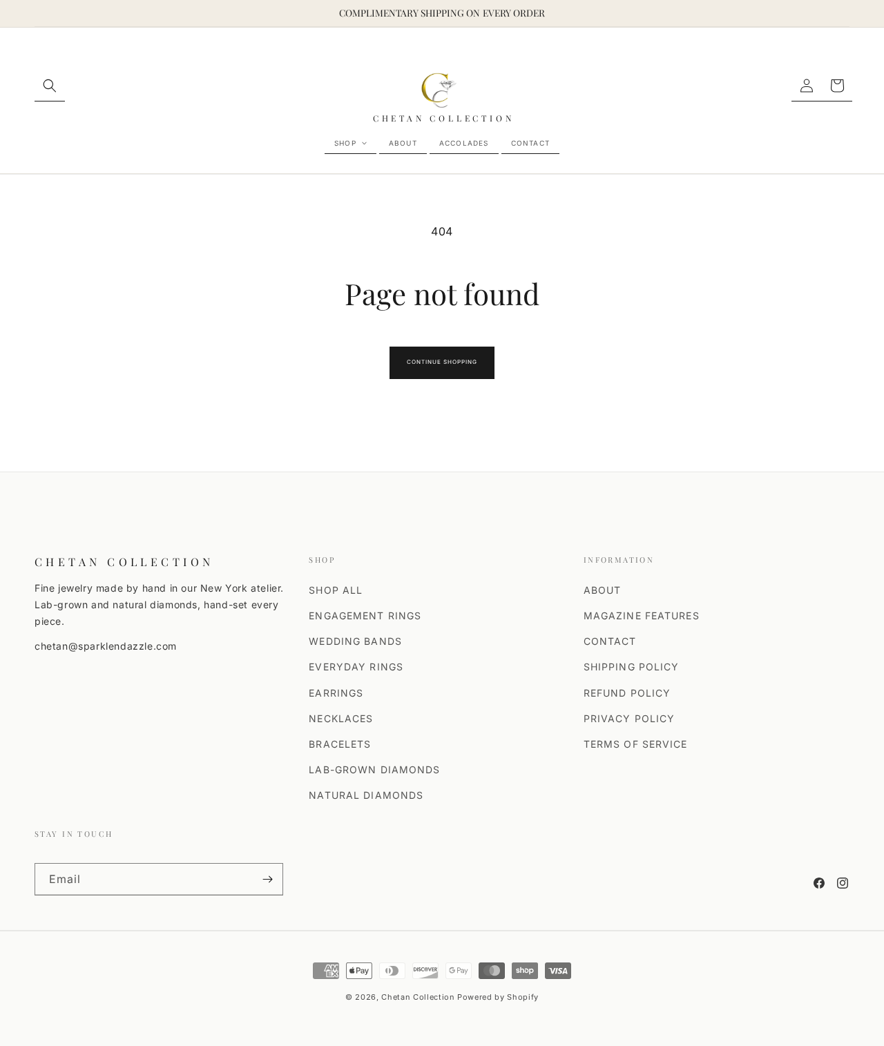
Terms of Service (636, 744)
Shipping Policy (632, 666)
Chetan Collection (417, 997)
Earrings (336, 693)
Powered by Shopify (498, 997)
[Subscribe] (267, 879)
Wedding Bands (355, 641)
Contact (610, 641)
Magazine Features (642, 615)
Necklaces (341, 718)
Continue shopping (442, 361)
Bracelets (340, 744)
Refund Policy (627, 693)
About (603, 590)
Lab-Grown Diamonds (374, 769)
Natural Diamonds (366, 795)
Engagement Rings (365, 615)
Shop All (336, 590)
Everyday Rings (356, 666)
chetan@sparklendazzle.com (106, 646)
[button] (50, 86)
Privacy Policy (629, 718)
